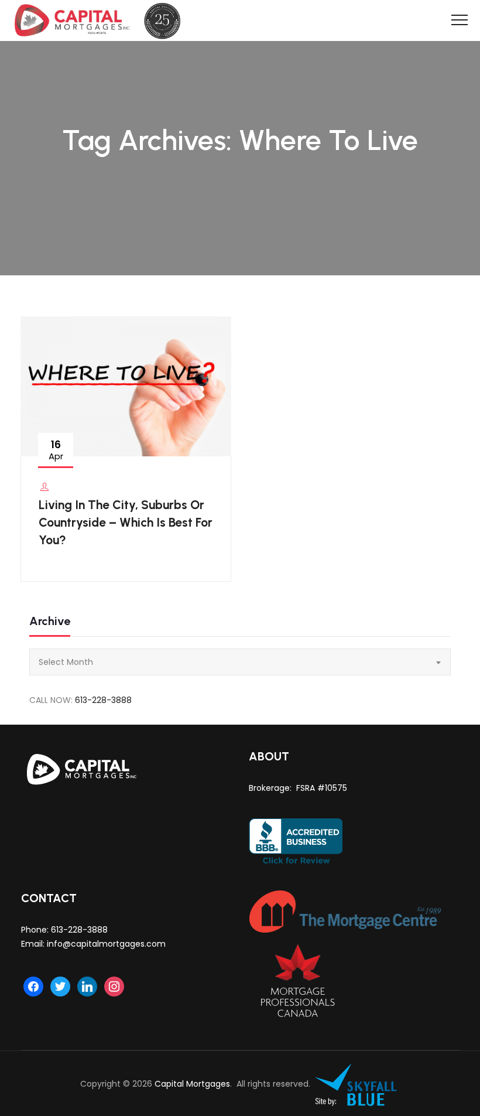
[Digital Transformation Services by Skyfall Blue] (356, 1084)
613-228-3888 (103, 700)
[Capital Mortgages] (102, 20)
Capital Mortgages (192, 1084)
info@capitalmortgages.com (106, 944)
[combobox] (240, 662)
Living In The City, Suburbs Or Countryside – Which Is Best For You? (125, 522)
